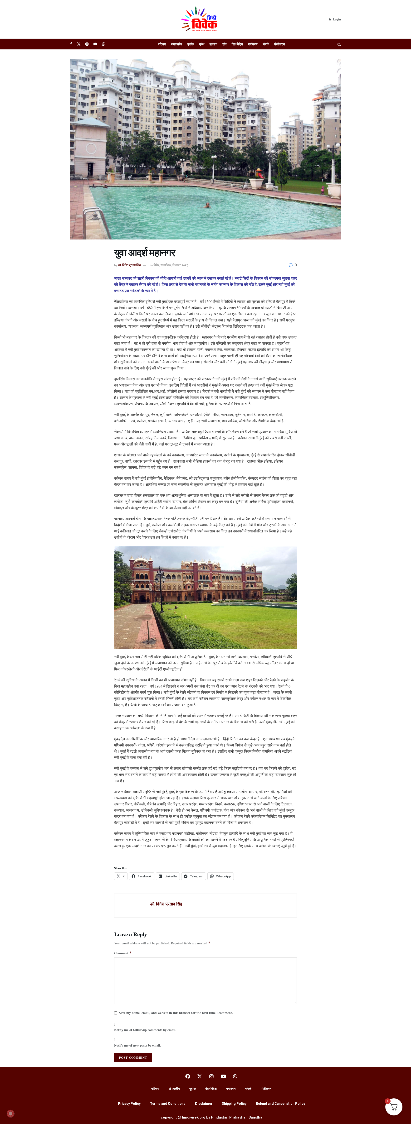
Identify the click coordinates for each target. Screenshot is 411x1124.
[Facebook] (187, 1076)
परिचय (162, 44)
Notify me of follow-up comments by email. (145, 1029)
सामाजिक (166, 265)
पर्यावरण (253, 44)
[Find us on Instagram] (87, 44)
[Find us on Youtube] (95, 44)
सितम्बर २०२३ (180, 265)
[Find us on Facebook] (71, 44)
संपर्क (266, 44)
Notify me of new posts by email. (137, 1045)
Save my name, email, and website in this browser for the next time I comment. (176, 1012)
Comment (123, 953)
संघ (224, 44)
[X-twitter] (199, 1076)
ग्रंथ (201, 44)
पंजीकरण (279, 44)
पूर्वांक (190, 44)
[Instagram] (211, 1076)
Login (336, 19)
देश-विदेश (237, 44)
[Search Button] (339, 44)
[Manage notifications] (10, 1113)
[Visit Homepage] (200, 19)
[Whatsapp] (235, 1076)
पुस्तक (213, 44)
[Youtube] (223, 1076)
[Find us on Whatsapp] (103, 44)
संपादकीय (176, 44)
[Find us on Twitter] (79, 44)
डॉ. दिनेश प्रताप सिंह (129, 265)
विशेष (156, 265)
